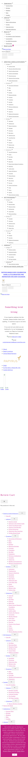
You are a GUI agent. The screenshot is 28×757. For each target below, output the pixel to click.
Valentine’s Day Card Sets (14, 78)
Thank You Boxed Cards (13, 71)
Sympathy (11, 109)
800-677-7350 (16, 337)
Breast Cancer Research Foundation (16, 164)
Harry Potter (11, 180)
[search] (5, 54)
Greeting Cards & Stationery (10, 513)
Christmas (11, 130)
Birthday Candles (12, 249)
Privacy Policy (7, 751)
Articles (8, 24)
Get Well (10, 102)
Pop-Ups (10, 183)
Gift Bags (11, 202)
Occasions (9, 536)
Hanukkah (11, 128)
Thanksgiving (11, 123)
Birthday (8, 8)
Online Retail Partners (9, 353)
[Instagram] (1, 389)
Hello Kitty (11, 178)
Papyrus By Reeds (8, 705)
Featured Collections (11, 29)
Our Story (8, 34)
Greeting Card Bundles (13, 73)
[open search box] (5, 57)
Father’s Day (11, 147)
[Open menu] (3, 281)
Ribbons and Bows (14, 652)
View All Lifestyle (10, 724)
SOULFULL (11, 166)
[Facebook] (3, 389)
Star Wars (11, 599)
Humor (10, 190)
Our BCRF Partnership (11, 41)
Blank (10, 90)
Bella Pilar (11, 161)
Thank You (11, 111)
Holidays (8, 566)
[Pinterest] (6, 389)
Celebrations (6, 709)
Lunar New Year (12, 137)
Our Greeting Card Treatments (13, 36)
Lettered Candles (12, 254)
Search (4, 51)
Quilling (10, 192)
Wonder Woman (12, 175)
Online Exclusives (13, 529)
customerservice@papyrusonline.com (14, 342)
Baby (7, 12)
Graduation (11, 104)
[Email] (8, 389)
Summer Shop (9, 5)
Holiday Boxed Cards (13, 80)
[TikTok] (4, 389)
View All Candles (10, 685)
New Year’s (11, 133)
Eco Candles (11, 256)
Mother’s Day (12, 588)
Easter (10, 140)
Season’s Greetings (13, 126)
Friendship (11, 99)
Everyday (11, 237)
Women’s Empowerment (14, 116)
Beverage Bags (12, 204)
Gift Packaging (7, 635)
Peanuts (10, 159)
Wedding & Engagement (14, 114)
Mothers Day (11, 225)
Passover (10, 142)
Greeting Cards (12, 66)
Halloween (11, 121)
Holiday (8, 656)
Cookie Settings (8, 370)
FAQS (5, 365)
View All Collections (13, 152)
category (8, 519)
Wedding (8, 10)
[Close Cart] (4, 501)
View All (8, 20)
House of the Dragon (13, 185)
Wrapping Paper (12, 206)
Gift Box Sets (11, 209)
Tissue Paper (11, 211)
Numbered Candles (13, 252)
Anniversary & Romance (13, 85)
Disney (10, 154)
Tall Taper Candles (12, 259)
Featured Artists (10, 27)
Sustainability (9, 38)
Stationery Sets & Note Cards (15, 68)
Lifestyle (5, 722)
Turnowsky (11, 173)
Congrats (10, 97)
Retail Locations (8, 351)
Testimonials (9, 43)
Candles (8, 15)
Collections (9, 593)
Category (8, 640)
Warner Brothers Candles (14, 194)
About (5, 349)
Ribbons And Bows (12, 213)
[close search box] (11, 54)
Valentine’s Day (12, 135)
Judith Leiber (11, 168)
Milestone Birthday (12, 95)
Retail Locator (8, 46)
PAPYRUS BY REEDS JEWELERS (13, 266)
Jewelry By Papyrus (13, 171)
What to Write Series (11, 22)
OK (14, 754)
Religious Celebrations (13, 106)
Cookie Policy (20, 751)
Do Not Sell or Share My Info (11, 367)
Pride (10, 187)
